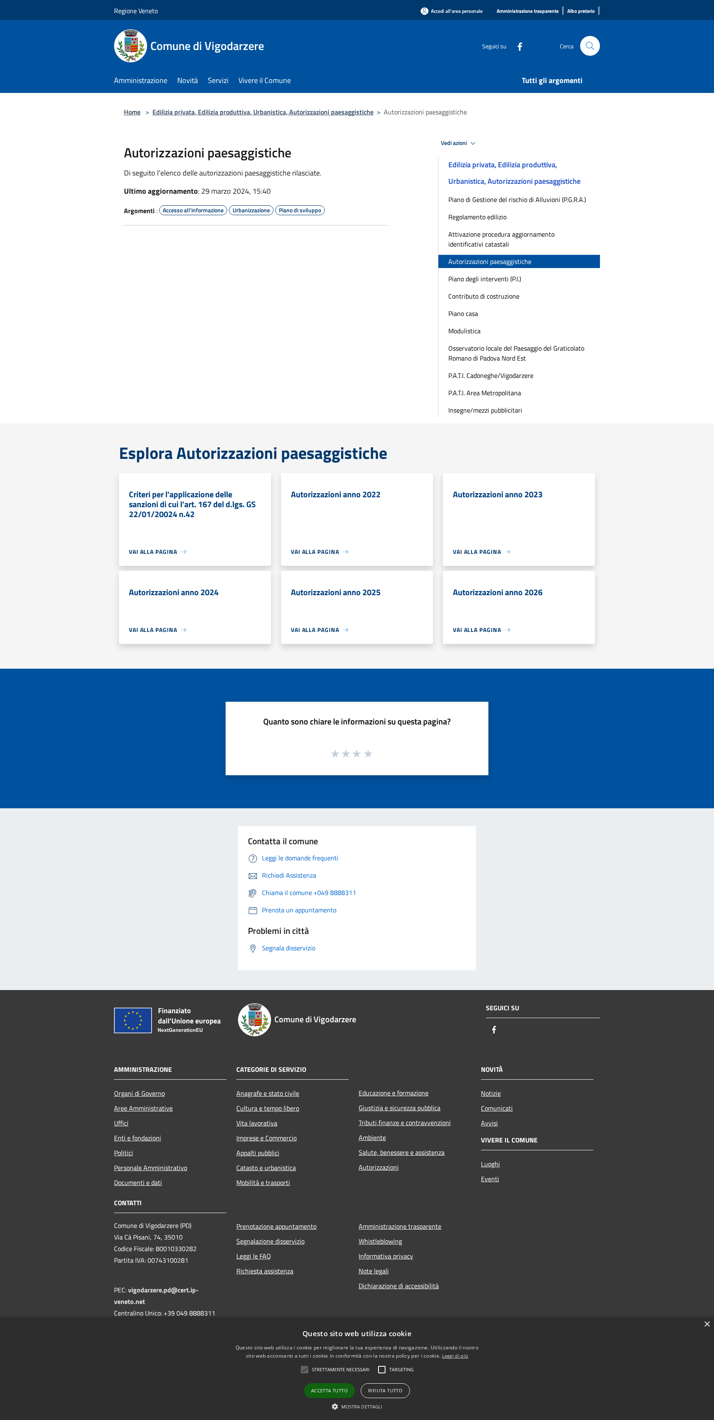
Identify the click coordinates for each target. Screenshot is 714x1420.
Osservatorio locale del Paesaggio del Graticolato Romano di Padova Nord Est (516, 353)
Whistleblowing (380, 1241)
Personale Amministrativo (150, 1168)
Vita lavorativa (256, 1123)
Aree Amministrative (143, 1108)
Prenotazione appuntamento (276, 1226)
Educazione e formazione (393, 1093)
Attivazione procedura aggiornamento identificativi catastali (501, 239)
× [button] (707, 1324)
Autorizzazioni (379, 1167)
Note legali (374, 1271)
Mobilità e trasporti (263, 1182)
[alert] (357, 1368)
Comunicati (497, 1108)
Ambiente (372, 1137)
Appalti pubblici (257, 1153)
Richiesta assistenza (264, 1271)
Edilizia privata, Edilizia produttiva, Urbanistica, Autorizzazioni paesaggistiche (263, 112)
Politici (123, 1153)
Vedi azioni (454, 142)
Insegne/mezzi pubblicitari (485, 410)
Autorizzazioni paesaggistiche (489, 261)
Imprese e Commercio (266, 1138)
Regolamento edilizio (477, 217)
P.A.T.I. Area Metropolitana (484, 393)
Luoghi (490, 1164)
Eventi (490, 1179)
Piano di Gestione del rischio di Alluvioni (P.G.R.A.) (517, 199)
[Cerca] (590, 46)
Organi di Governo (139, 1093)
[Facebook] (516, 45)
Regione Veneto (136, 11)
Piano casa (463, 313)
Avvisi (489, 1123)
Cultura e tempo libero (267, 1108)
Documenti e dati (138, 1182)
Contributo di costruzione (483, 296)
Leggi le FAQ (253, 1256)
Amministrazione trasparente (400, 1226)
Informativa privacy (386, 1256)
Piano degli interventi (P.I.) (484, 279)
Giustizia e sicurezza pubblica (399, 1108)
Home (132, 112)
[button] (304, 1369)
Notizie (491, 1093)
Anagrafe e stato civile (267, 1093)
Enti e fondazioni (137, 1138)
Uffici (121, 1123)
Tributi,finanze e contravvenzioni (405, 1123)
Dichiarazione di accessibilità (399, 1286)
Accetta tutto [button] (329, 1390)
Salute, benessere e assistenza (402, 1152)
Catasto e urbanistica (266, 1168)
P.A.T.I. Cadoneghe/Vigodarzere (490, 375)
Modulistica (464, 331)
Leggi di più (455, 1356)
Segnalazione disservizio (270, 1241)
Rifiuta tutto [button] (385, 1390)
